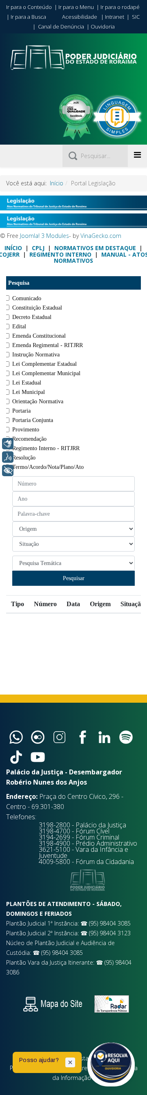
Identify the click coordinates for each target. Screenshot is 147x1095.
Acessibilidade (79, 16)
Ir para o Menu (76, 7)
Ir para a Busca (28, 16)
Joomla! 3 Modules (44, 236)
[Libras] (7, 443)
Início (56, 183)
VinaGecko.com (100, 236)
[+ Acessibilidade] (7, 470)
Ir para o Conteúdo (29, 7)
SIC (136, 16)
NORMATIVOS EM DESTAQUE (95, 248)
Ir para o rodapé (120, 7)
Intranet (114, 16)
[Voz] (7, 457)
